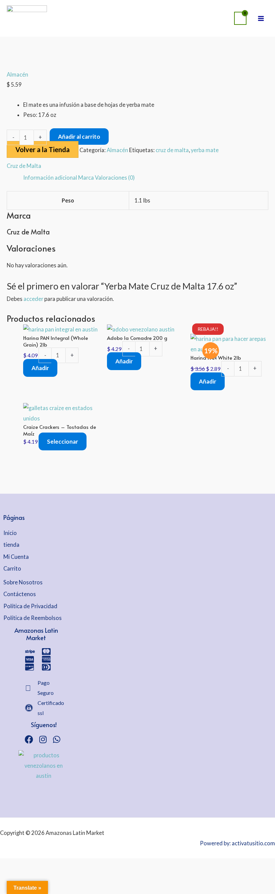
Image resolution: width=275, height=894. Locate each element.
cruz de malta (172, 150)
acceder (33, 299)
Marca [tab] (86, 177)
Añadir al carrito (79, 136)
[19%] (229, 343)
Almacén (17, 74)
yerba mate (205, 150)
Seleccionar (62, 441)
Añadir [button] (40, 367)
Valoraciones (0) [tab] (115, 177)
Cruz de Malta (24, 166)
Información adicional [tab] (50, 177)
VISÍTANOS (161, 11)
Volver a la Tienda (42, 149)
